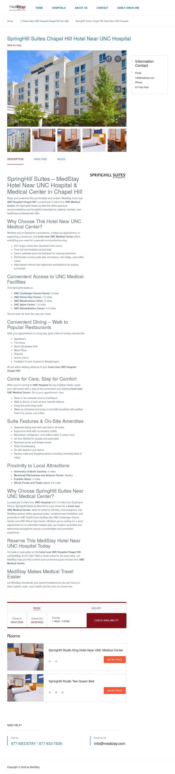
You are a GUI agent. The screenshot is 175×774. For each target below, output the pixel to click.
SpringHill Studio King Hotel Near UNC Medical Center (86, 650)
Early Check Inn (128, 7)
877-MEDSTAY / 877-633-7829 (36, 743)
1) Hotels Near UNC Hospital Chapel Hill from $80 (44, 21)
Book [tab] (36, 608)
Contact (102, 7)
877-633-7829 (32, 555)
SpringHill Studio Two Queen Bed (71, 681)
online (52, 555)
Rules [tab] (61, 159)
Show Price (114, 659)
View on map (14, 45)
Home (39, 7)
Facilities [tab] (40, 159)
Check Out (37, 618)
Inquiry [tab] (96, 608)
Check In (17, 618)
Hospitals (59, 7)
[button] (118, 118)
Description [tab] (15, 159)
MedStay (35, 767)
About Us (81, 7)
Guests (56, 617)
